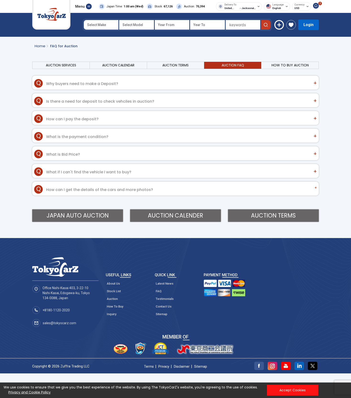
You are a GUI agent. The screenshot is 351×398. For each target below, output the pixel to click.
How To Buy (115, 306)
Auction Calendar (118, 65)
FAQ (158, 291)
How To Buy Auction (290, 65)
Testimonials (165, 299)
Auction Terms (175, 65)
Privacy (163, 366)
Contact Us (163, 306)
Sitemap (161, 314)
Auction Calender (175, 215)
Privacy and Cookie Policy (29, 392)
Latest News (164, 283)
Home (40, 45)
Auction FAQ (233, 65)
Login (308, 24)
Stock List (114, 291)
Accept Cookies (292, 390)
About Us (113, 283)
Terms (149, 366)
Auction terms (273, 215)
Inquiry (111, 314)
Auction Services (61, 65)
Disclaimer (182, 366)
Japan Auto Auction (78, 215)
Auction (112, 299)
